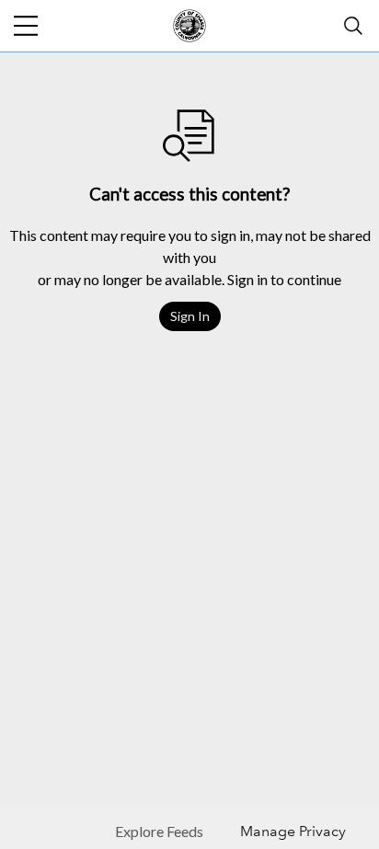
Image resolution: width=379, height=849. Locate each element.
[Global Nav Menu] (25, 25)
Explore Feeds (159, 831)
